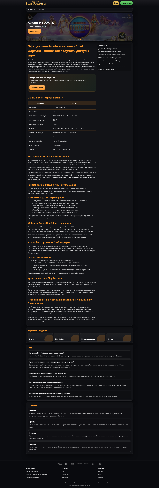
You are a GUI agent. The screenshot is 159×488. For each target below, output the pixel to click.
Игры (99, 474)
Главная (30, 9)
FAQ (63, 471)
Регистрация (126, 3)
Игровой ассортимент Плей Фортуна (109, 61)
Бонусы (100, 471)
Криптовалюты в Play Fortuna (107, 64)
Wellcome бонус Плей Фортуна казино (110, 58)
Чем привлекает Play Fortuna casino (109, 52)
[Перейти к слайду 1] (78, 39)
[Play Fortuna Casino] (36, 3)
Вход (116, 3)
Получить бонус (37, 88)
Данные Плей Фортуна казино (107, 49)
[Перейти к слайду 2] (80, 39)
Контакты (65, 477)
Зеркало (100, 477)
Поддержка (65, 474)
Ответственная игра (32, 477)
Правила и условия (32, 471)
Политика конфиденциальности (36, 474)
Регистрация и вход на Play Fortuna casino (111, 55)
